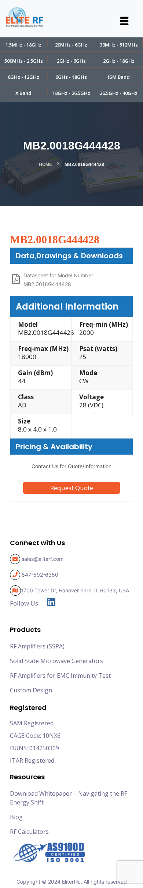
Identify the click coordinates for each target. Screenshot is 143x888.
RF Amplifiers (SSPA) (37, 646)
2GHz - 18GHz (119, 61)
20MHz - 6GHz (71, 44)
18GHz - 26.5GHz (71, 93)
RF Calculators (29, 832)
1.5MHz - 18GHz (23, 44)
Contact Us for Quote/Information (71, 466)
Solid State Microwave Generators (56, 661)
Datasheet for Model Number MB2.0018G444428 (58, 279)
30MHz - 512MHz (119, 44)
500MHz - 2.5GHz (23, 61)
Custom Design (31, 690)
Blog (16, 817)
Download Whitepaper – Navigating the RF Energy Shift (68, 797)
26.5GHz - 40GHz (119, 93)
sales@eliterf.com (42, 559)
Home (45, 164)
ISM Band (119, 77)
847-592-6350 (40, 574)
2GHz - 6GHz (71, 61)
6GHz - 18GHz (71, 77)
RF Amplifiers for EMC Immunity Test (60, 675)
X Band (23, 93)
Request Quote (71, 488)
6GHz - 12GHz (23, 77)
